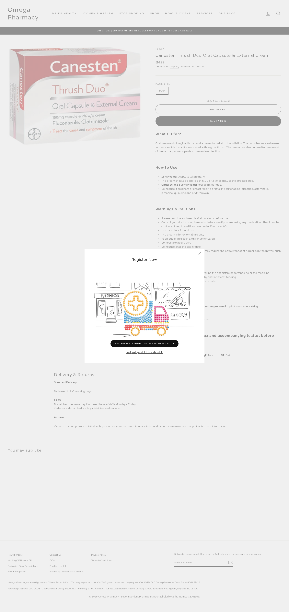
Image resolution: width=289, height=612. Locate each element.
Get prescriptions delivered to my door (144, 343)
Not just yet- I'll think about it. (144, 352)
